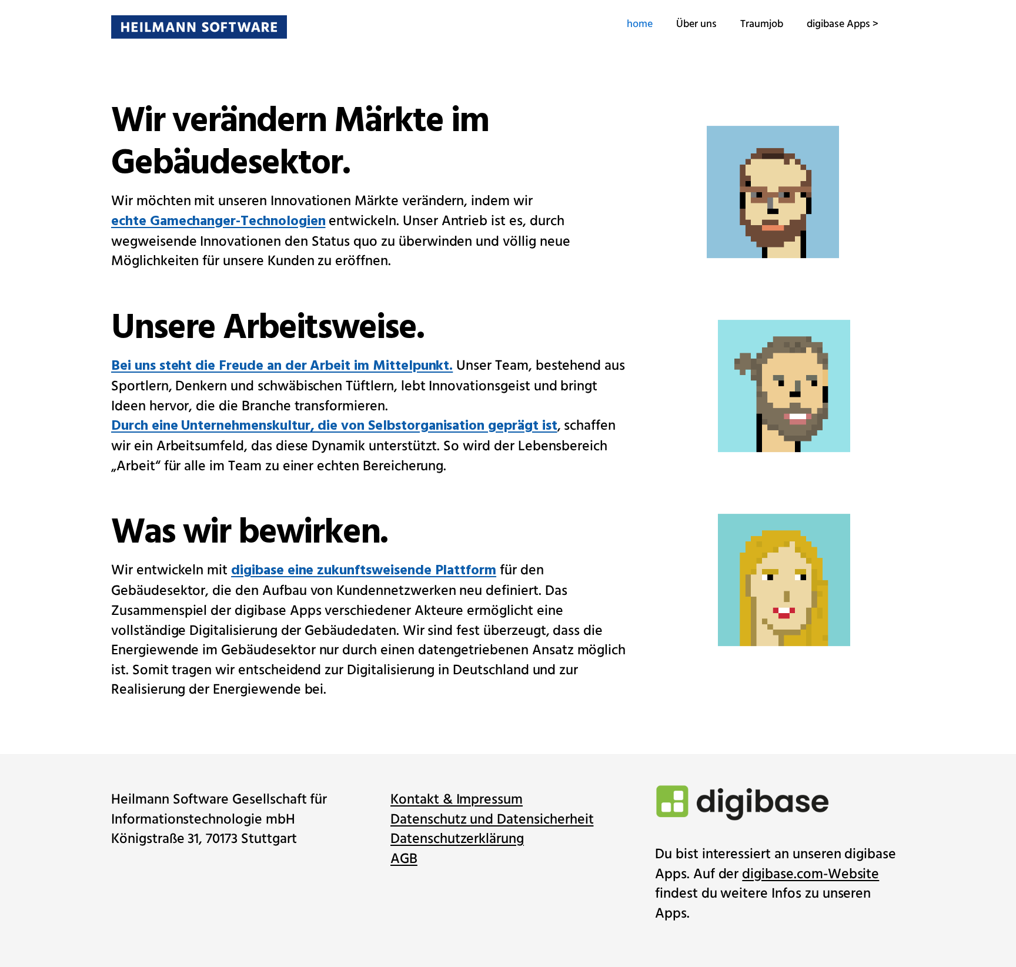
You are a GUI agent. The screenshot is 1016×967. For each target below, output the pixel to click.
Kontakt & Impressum (456, 799)
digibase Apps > (842, 24)
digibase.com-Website (810, 874)
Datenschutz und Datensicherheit (491, 819)
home (640, 24)
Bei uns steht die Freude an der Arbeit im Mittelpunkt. (282, 366)
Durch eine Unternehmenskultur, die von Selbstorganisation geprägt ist (334, 427)
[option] (778, 375)
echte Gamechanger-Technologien (218, 222)
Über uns (696, 24)
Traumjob (761, 24)
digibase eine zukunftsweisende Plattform (363, 571)
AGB (403, 859)
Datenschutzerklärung (457, 839)
